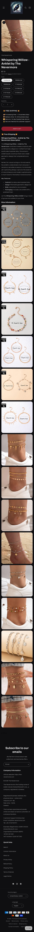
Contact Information (9, 851)
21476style (18, 88)
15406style (6, 80)
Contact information (13, 926)
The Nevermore (16, 918)
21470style (6, 88)
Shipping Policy (8, 868)
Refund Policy (7, 863)
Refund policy (15, 921)
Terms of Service (8, 872)
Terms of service (13, 923)
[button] (4, 8)
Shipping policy (23, 923)
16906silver (18, 80)
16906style (6, 84)
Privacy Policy (7, 859)
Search (5, 847)
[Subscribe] (28, 764)
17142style (18, 84)
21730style (6, 97)
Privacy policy (24, 921)
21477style (6, 92)
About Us (6, 855)
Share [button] (5, 733)
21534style (18, 92)
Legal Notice (7, 876)
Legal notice (24, 926)
